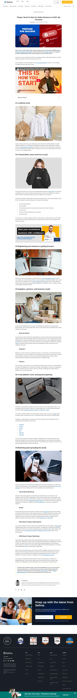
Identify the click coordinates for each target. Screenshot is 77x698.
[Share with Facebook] (15, 589)
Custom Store (44, 570)
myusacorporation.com (37, 281)
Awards (63, 662)
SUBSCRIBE (63, 617)
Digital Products (28, 658)
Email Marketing (41, 662)
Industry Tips (27, 6)
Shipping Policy (65, 677)
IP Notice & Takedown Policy (67, 681)
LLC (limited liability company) (49, 278)
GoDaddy (21, 426)
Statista (54, 413)
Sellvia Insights (41, 6)
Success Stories (48, 6)
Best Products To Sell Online (54, 683)
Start (26, 652)
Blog (37, 11)
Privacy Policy (64, 673)
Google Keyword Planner (30, 530)
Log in (57, 2)
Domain (26, 669)
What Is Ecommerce (53, 669)
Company (64, 652)
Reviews (63, 666)
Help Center (52, 666)
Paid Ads (39, 669)
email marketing (46, 511)
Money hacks (33, 6)
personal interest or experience (26, 147)
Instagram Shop (40, 677)
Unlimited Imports (28, 662)
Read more (14, 666)
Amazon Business (41, 673)
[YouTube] (13, 660)
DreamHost (21, 424)
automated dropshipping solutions (31, 410)
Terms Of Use (64, 669)
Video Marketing (41, 666)
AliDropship (42, 410)
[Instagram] (8, 660)
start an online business (42, 62)
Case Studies (20, 6)
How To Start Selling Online (53, 678)
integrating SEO (58, 525)
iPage (20, 430)
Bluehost (21, 428)
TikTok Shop (40, 681)
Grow (39, 652)
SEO (38, 658)
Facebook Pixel (41, 502)
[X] (6, 660)
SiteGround (21, 432)
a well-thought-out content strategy (35, 500)
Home (35, 11)
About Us (64, 658)
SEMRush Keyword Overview (44, 530)
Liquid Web (21, 434)
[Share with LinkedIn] (21, 589)
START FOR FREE (67, 2)
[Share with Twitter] (18, 589)
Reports (26, 673)
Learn (51, 652)
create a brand (51, 191)
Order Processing (28, 666)
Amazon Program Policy (66, 688)
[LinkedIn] (10, 660)
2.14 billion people (48, 51)
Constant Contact (42, 517)
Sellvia (17, 343)
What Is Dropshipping (54, 673)
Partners (63, 684)
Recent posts (5, 6)
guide (26, 546)
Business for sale (13, 6)
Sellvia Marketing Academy (48, 554)
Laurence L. (33, 22)
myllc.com (46, 281)
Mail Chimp (50, 517)
